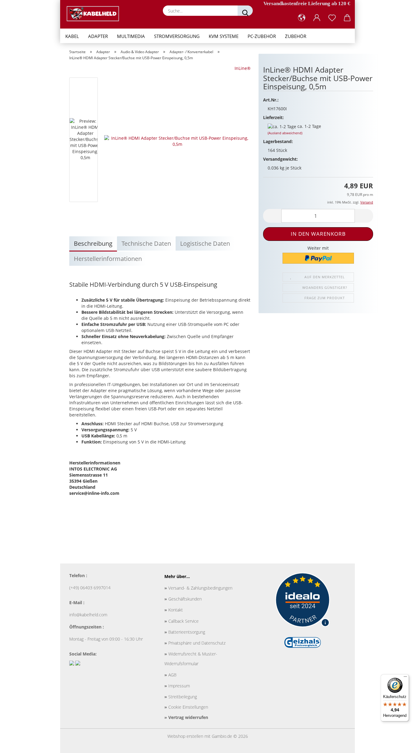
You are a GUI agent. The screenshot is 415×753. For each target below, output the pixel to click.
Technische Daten (146, 243)
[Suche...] (245, 10)
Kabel (72, 36)
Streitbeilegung (180, 697)
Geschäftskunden (183, 599)
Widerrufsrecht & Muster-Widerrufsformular (190, 658)
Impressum (177, 686)
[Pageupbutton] (398, 743)
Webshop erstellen (185, 736)
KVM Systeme (223, 36)
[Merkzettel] (332, 18)
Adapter (98, 36)
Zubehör (295, 36)
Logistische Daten (205, 243)
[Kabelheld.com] (95, 13)
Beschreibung (93, 243)
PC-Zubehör (262, 36)
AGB (170, 675)
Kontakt (173, 610)
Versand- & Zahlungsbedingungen (198, 588)
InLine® (243, 68)
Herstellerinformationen (108, 259)
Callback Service (181, 621)
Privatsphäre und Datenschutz (194, 643)
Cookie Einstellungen (186, 707)
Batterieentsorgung (184, 632)
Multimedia (131, 36)
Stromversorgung (177, 36)
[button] (301, 18)
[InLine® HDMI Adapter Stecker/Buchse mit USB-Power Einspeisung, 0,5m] (177, 141)
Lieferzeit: (273, 117)
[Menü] (405, 678)
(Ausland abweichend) (285, 133)
